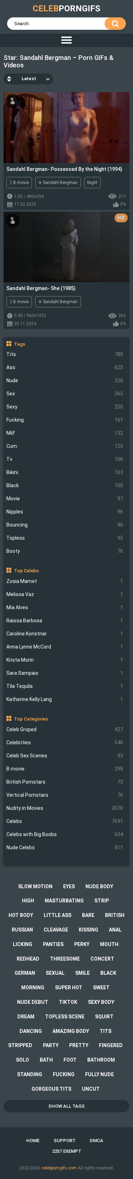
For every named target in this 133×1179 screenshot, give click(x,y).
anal (115, 930)
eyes (69, 886)
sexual (55, 973)
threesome (65, 959)
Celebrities (64, 742)
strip (101, 900)
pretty (78, 1045)
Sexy (64, 407)
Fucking (64, 420)
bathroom (101, 1060)
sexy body (101, 1002)
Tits (64, 354)
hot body (21, 915)
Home (32, 1140)
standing (29, 1074)
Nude (64, 380)
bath (46, 1060)
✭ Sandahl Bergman (58, 182)
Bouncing (64, 525)
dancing (31, 1031)
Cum (64, 446)
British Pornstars (64, 782)
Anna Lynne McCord (64, 647)
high (28, 900)
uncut (91, 1089)
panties (53, 944)
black (108, 973)
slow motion (35, 886)
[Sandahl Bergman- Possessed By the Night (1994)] (66, 127)
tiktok (68, 1002)
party (51, 1045)
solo (22, 1060)
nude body (99, 886)
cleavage (56, 930)
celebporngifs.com (59, 1168)
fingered (111, 1045)
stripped (20, 1045)
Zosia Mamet (64, 581)
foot (70, 1060)
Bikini (64, 472)
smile (82, 973)
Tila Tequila (64, 686)
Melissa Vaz (64, 594)
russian (22, 930)
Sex (64, 393)
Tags (19, 344)
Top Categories (31, 719)
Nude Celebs (64, 847)
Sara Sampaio (64, 673)
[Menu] (66, 40)
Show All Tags (66, 1106)
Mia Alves (64, 607)
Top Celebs (26, 570)
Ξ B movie (19, 182)
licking (22, 944)
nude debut (32, 1002)
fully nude (99, 1074)
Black (64, 485)
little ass (57, 915)
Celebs (64, 821)
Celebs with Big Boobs (64, 834)
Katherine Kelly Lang (64, 699)
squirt (104, 1016)
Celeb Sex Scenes (64, 755)
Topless (64, 538)
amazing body (70, 1031)
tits (105, 1031)
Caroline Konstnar (64, 633)
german (25, 973)
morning (32, 987)
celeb (66, 8)
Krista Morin (64, 660)
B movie (64, 769)
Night (92, 182)
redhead (28, 959)
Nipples (64, 512)
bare (88, 915)
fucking (63, 1074)
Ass (64, 367)
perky (81, 944)
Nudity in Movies (64, 808)
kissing (88, 930)
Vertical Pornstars (64, 795)
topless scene (64, 1016)
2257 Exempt (66, 1151)
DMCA (96, 1140)
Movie (64, 498)
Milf (64, 433)
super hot (68, 987)
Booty (64, 551)
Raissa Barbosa (64, 620)
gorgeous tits (51, 1089)
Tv (64, 459)
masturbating (64, 900)
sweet (101, 987)
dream (25, 1016)
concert (102, 959)
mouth (109, 944)
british (114, 915)
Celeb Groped (64, 729)
